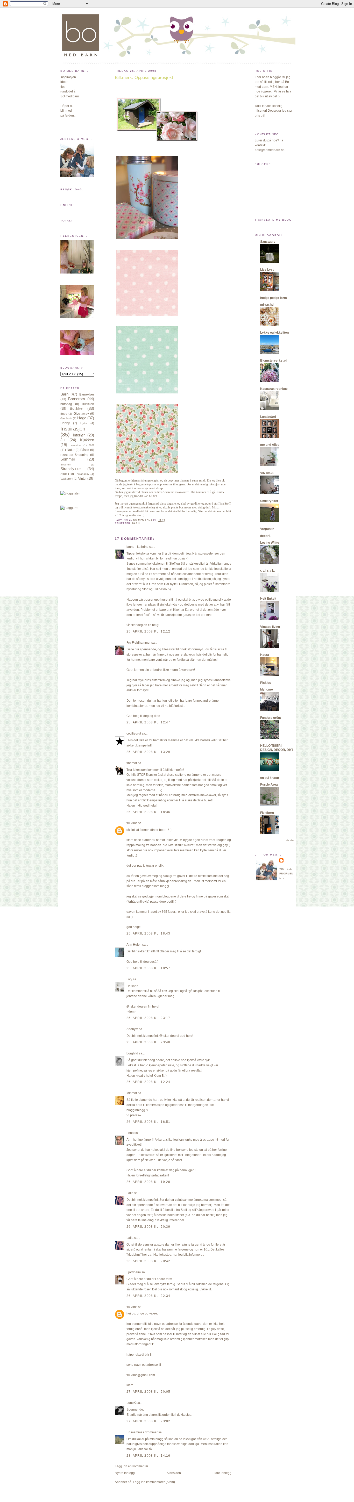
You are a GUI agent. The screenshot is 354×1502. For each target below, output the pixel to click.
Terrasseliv (82, 474)
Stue (63, 474)
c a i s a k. (267, 570)
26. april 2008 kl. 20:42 (148, 1261)
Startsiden (174, 1473)
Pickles (265, 683)
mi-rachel (267, 304)
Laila (129, 1193)
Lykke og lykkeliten (274, 332)
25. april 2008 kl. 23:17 (148, 1018)
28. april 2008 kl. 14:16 (148, 1455)
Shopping (81, 455)
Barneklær (86, 394)
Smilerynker (269, 501)
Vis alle (290, 840)
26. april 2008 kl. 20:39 (148, 1226)
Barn (64, 394)
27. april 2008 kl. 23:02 (148, 1421)
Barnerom (76, 399)
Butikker (77, 408)
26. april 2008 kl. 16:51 (148, 1122)
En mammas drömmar (142, 1432)
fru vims (131, 823)
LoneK (131, 1403)
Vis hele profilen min (286, 874)
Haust (264, 655)
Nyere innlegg (125, 1473)
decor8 (265, 536)
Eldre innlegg (222, 1473)
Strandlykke (70, 469)
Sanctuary (267, 241)
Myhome (266, 689)
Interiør (79, 435)
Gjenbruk (66, 418)
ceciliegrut (133, 733)
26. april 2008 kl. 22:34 (148, 1296)
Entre (63, 413)
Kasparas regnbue (274, 389)
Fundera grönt (270, 718)
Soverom (65, 464)
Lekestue (75, 445)
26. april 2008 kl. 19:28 (148, 1182)
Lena (130, 1133)
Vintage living (270, 627)
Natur (71, 450)
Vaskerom (66, 478)
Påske (84, 450)
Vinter (82, 478)
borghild (132, 1053)
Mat (91, 445)
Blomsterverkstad (273, 360)
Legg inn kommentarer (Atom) (154, 1482)
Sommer (67, 459)
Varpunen (267, 529)
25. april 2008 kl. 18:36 (148, 812)
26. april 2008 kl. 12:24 (148, 1082)
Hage (81, 418)
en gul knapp (269, 778)
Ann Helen (133, 944)
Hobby (65, 423)
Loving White (269, 542)
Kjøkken (87, 440)
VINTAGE (267, 473)
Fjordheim (133, 1272)
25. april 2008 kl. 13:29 (148, 752)
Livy (129, 979)
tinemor (131, 763)
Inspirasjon (72, 429)
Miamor (131, 1093)
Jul (62, 440)
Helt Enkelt (268, 598)
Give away (81, 413)
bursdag (66, 404)
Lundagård (268, 417)
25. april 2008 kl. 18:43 (148, 933)
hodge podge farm (273, 298)
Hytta (83, 423)
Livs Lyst (267, 269)
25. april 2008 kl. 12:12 (148, 631)
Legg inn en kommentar (131, 1466)
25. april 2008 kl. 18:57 (148, 968)
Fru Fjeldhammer (138, 642)
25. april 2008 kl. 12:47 (148, 722)
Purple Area (269, 784)
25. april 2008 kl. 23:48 (148, 1042)
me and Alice (269, 445)
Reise (64, 454)
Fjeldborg (267, 813)
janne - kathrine (137, 547)
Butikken (88, 404)
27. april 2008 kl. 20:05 (148, 1391)
